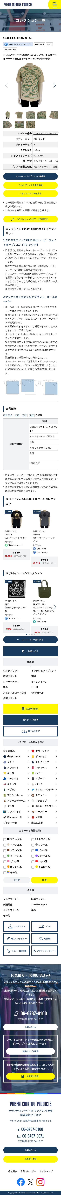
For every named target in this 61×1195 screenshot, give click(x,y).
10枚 (17, 415)
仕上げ (34, 687)
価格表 (30, 662)
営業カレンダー (28, 1171)
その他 (6, 915)
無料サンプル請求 (30, 1051)
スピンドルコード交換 (14, 692)
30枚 (24, 415)
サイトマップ (46, 1171)
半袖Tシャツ (39, 44)
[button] (54, 85)
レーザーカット (11, 681)
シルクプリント (11, 670)
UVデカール (37, 692)
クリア (17, 880)
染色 (5, 687)
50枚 (31, 415)
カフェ (49, 44)
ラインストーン (39, 681)
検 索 (44, 880)
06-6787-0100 (33, 1013)
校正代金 (7, 415)
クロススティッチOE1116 (47, 133)
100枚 (39, 415)
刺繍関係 (7, 904)
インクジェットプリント (43, 670)
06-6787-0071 (33, 1136)
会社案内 (12, 1171)
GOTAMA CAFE (10, 49)
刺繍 (33, 676)
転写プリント (10, 676)
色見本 (30, 890)
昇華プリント (10, 698)
